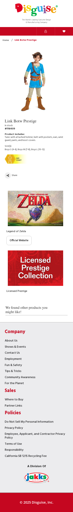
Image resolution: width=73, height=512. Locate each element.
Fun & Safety (13, 365)
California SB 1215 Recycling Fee (26, 456)
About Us (11, 341)
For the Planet (14, 384)
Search (9, 31)
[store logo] (36, 10)
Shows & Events (15, 347)
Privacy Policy (14, 428)
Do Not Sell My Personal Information (29, 422)
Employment (13, 359)
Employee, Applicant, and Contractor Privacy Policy (35, 436)
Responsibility (14, 450)
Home (6, 40)
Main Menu (27, 31)
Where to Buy (14, 400)
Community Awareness (20, 378)
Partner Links (13, 406)
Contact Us (12, 353)
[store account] (45, 31)
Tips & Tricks (13, 371)
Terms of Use (13, 444)
